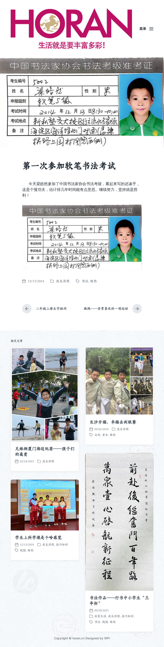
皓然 (93, 281)
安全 (105, 435)
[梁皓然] (71, 29)
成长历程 (63, 281)
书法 (85, 281)
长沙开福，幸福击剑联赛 (112, 422)
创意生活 (100, 616)
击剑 (97, 435)
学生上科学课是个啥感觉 (38, 537)
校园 (105, 622)
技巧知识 (128, 616)
